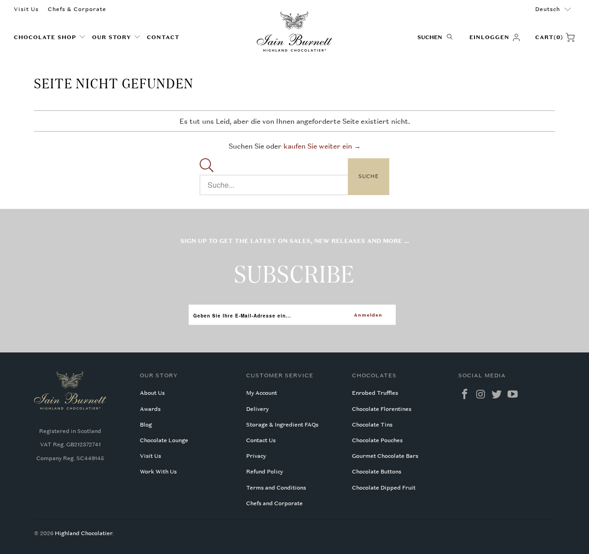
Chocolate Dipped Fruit (384, 487)
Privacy (256, 456)
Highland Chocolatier (83, 533)
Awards (150, 409)
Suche (368, 176)
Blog (146, 424)
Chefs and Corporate (274, 503)
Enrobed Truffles (375, 393)
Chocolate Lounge (164, 440)
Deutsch (547, 9)
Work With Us (158, 471)
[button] (50, 37)
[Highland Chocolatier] (295, 32)
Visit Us (26, 9)
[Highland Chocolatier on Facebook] (465, 394)
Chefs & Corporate (77, 9)
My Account (261, 393)
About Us (152, 393)
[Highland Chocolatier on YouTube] (513, 394)
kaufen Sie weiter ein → (322, 145)
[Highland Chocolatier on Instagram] (481, 394)
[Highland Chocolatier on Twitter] (497, 394)
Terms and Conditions (276, 487)
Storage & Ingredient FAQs (282, 424)
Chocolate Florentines (381, 409)
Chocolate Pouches (377, 440)
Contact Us (261, 440)
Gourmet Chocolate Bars (385, 456)
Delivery (257, 409)
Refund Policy (264, 471)
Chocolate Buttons (376, 471)
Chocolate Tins (372, 424)
